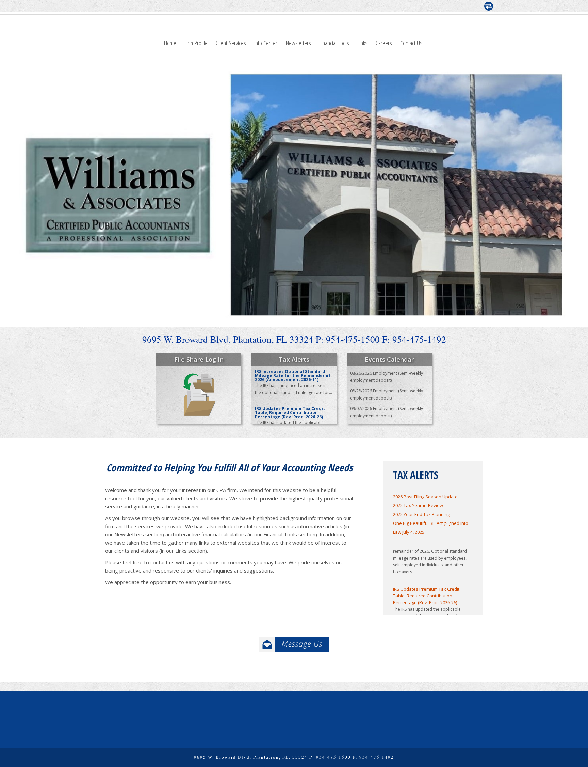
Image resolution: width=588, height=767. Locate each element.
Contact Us (411, 42)
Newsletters (298, 42)
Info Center (265, 42)
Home (170, 42)
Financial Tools (334, 42)
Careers (384, 42)
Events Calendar (389, 359)
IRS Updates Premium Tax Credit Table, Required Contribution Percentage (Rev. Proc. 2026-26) (426, 586)
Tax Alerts (294, 359)
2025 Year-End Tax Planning (421, 514)
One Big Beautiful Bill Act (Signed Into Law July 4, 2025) (430, 527)
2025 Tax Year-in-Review (418, 505)
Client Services (231, 42)
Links (362, 42)
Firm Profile (196, 42)
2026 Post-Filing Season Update (425, 497)
